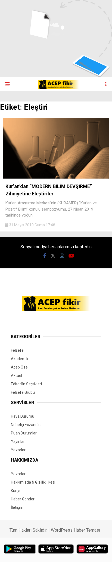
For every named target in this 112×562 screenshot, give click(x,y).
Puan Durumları (24, 433)
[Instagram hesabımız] (62, 256)
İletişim (17, 507)
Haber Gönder (23, 499)
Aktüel (16, 375)
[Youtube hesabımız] (71, 256)
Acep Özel (20, 367)
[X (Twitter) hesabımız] (53, 256)
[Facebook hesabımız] (44, 256)
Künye (16, 490)
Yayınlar (18, 441)
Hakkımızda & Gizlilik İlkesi (33, 482)
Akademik (19, 359)
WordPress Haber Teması (75, 530)
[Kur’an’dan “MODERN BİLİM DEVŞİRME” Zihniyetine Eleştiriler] (56, 177)
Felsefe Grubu (23, 392)
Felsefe (17, 350)
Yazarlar (18, 450)
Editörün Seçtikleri (26, 384)
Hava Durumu (22, 416)
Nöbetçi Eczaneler (26, 425)
